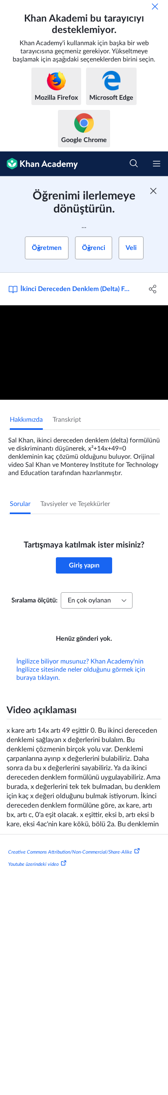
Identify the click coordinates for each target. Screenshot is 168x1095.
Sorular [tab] (20, 504)
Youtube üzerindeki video (33, 864)
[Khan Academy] (39, 164)
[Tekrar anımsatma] (154, 6)
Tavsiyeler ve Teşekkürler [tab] (75, 504)
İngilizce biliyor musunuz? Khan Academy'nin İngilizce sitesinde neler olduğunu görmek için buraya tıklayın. (80, 669)
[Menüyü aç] (156, 164)
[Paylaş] (153, 289)
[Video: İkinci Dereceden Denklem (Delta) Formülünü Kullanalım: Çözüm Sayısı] (84, 352)
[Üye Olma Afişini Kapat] (153, 191)
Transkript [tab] (67, 419)
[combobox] (97, 600)
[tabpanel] (84, 453)
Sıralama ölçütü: (34, 600)
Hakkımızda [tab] (26, 419)
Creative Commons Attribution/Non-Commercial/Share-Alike (70, 852)
